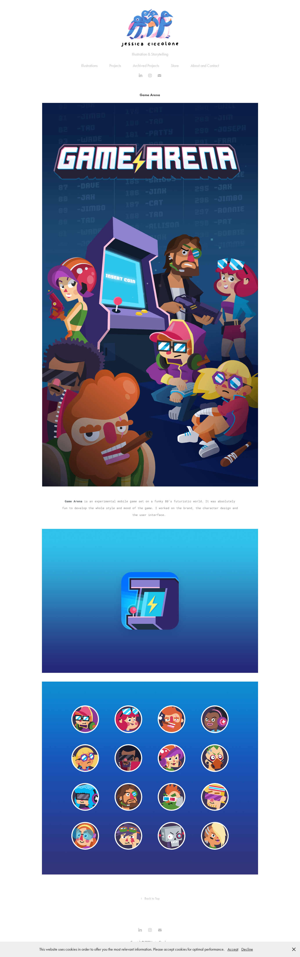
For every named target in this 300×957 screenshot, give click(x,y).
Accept (233, 949)
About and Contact (205, 65)
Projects (115, 65)
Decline (247, 949)
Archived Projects (146, 65)
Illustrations (89, 65)
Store (175, 65)
